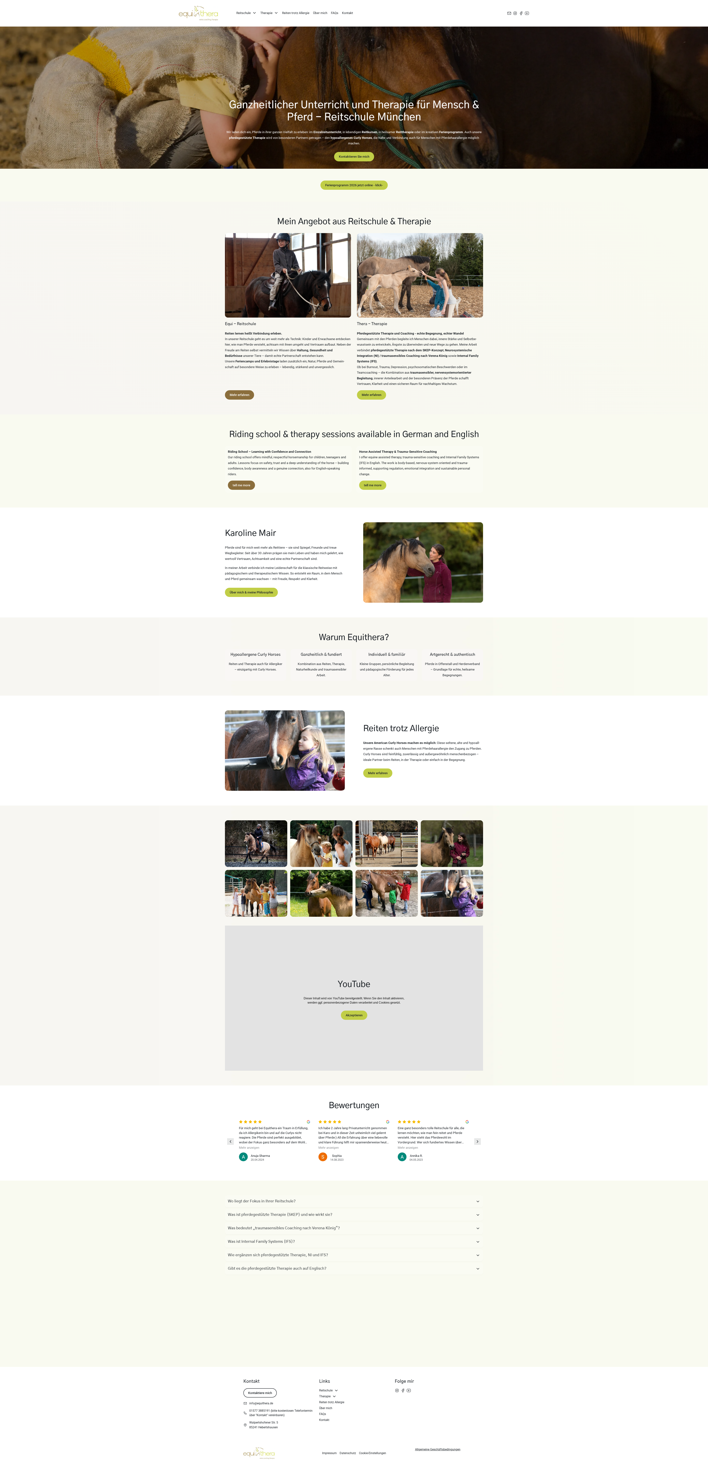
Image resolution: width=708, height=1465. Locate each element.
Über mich (320, 13)
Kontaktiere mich (260, 1393)
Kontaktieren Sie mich (354, 156)
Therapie (266, 13)
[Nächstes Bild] (477, 1141)
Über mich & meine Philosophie (251, 592)
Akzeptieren (354, 1015)
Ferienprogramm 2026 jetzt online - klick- (354, 185)
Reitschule (243, 13)
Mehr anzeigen (249, 1147)
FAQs (334, 13)
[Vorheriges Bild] (230, 1141)
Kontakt (347, 13)
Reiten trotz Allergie (295, 13)
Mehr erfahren (239, 395)
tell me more (241, 485)
